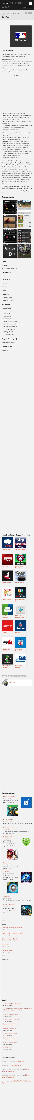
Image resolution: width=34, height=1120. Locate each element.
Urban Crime (7, 863)
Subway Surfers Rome (10, 1038)
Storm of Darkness (9, 904)
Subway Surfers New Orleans (12, 1003)
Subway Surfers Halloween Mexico (13, 933)
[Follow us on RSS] (6, 7)
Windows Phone (20, 676)
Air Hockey (6, 896)
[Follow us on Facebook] (3, 7)
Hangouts (21, 1061)
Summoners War (7, 950)
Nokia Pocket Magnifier (31, 13)
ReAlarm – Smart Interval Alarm (12, 927)
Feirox (5, 3)
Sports (11, 676)
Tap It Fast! (5, 944)
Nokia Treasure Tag (9, 796)
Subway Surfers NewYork (11, 1019)
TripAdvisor (26, 13)
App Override (7, 1047)
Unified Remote (8, 828)
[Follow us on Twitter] (8, 7)
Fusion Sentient (8, 819)
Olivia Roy (16, 13)
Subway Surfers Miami (10, 1042)
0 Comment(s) (6, 15)
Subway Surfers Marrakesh (10, 939)
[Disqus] (17, 713)
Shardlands (6, 871)
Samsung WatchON (9, 1028)
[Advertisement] (17, 93)
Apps (4, 676)
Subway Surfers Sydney (10, 1015)
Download (7, 346)
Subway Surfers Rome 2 (10, 1024)
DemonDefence (17, 1065)
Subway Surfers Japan (10, 1033)
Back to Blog (29, 13)
